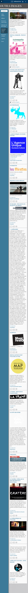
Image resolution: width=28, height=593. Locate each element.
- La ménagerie (14, 229)
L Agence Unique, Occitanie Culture (17, 134)
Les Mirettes (13, 165)
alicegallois (17, 66)
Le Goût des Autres (15, 412)
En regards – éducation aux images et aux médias (17, 204)
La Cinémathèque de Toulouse (15, 519)
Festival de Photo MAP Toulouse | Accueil (16, 355)
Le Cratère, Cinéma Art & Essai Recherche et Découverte (17, 480)
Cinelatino (13, 454)
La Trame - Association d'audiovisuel (16, 392)
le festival (13, 332)
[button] (22, 1)
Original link (13, 28)
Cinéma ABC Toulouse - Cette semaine (18, 561)
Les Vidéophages (14, 105)
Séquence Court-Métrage (17, 180)
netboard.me (17, 1)
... (10, 545)
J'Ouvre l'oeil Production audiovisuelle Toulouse (17, 70)
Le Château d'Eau (14, 10)
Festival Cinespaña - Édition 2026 (18, 35)
